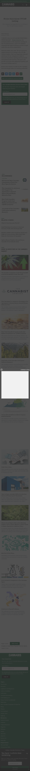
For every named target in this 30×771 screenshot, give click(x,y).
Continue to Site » (25, 369)
